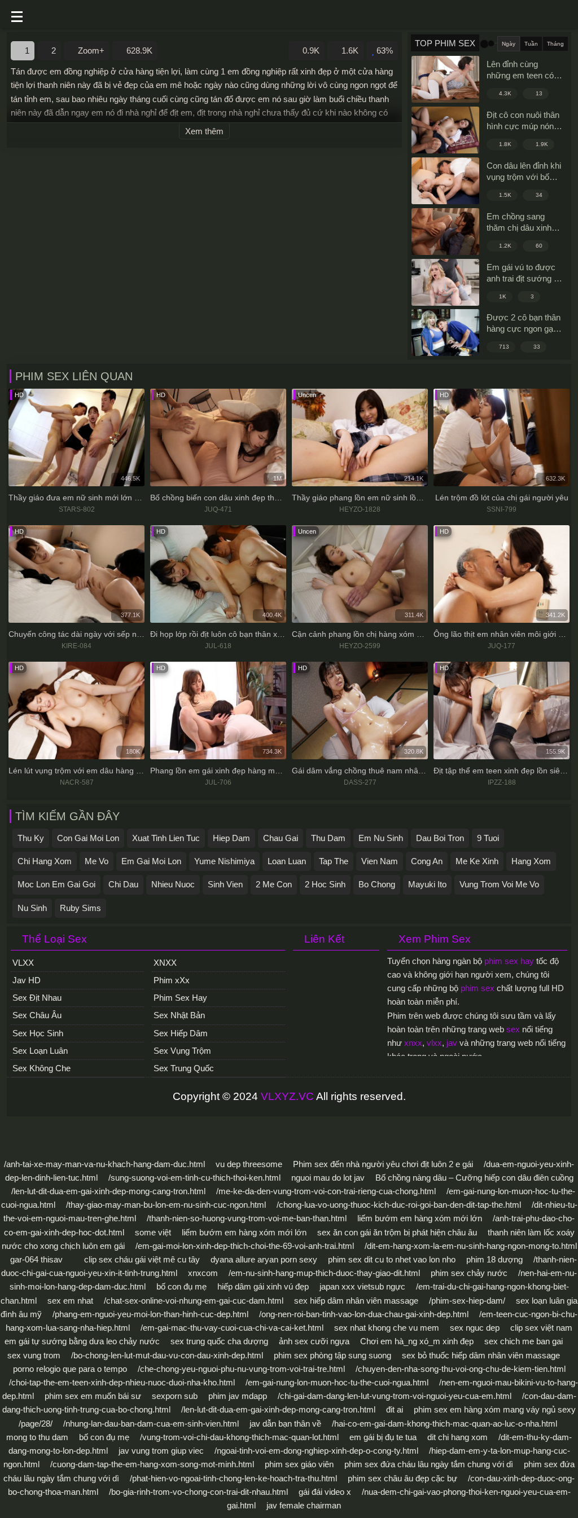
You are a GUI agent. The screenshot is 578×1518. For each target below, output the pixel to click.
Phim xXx (172, 980)
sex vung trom (33, 1355)
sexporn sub (175, 1396)
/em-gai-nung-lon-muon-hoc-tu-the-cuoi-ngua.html (337, 1382)
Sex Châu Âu (37, 1015)
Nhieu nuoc (173, 884)
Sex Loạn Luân (40, 1050)
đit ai (394, 1409)
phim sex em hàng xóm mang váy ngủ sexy (495, 1409)
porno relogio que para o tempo (70, 1369)
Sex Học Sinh (37, 1033)
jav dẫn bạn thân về (285, 1423)
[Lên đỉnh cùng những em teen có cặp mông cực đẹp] (445, 79)
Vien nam (379, 861)
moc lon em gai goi (56, 884)
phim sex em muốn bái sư (93, 1396)
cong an (427, 861)
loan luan (287, 861)
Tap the (333, 861)
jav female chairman (303, 1505)
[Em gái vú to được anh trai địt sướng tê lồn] (445, 282)
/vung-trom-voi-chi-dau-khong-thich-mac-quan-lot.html (239, 1437)
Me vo (96, 861)
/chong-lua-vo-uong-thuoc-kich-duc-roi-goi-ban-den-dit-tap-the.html (399, 1204)
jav (451, 1043)
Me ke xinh (477, 861)
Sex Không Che (41, 1068)
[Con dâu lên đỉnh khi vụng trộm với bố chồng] (445, 180)
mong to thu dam (37, 1437)
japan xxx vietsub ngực (362, 1286)
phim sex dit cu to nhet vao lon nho (392, 1259)
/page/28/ (35, 1423)
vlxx (434, 1043)
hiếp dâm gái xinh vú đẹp (263, 1286)
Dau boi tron (440, 838)
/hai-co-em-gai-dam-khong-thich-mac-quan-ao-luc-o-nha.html (444, 1423)
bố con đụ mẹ (181, 1286)
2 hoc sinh (325, 884)
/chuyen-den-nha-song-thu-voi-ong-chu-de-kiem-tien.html (461, 1369)
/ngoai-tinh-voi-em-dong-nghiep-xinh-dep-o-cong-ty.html (316, 1450)
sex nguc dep (475, 1327)
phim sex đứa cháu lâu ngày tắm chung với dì (428, 1464)
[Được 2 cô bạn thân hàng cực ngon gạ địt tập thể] (445, 332)
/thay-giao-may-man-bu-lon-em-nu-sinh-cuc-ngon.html (166, 1204)
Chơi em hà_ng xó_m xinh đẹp (417, 1341)
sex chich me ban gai (523, 1341)
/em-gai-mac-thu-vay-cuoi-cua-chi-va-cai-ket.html (232, 1327)
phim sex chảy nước (469, 1273)
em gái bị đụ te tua (383, 1437)
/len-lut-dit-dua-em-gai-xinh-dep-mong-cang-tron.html (108, 1191)
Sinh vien (225, 884)
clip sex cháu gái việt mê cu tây (142, 1259)
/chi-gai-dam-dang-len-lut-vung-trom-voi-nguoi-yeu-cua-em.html (394, 1396)
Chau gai (280, 838)
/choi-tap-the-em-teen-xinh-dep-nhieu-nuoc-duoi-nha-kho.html (122, 1382)
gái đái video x (325, 1492)
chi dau (123, 884)
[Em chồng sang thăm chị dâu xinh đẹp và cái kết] (445, 231)
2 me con (274, 884)
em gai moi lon (151, 861)
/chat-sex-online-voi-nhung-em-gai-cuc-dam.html (193, 1300)
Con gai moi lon (88, 838)
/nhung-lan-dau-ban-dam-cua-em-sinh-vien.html (151, 1423)
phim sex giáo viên (299, 1464)
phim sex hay (509, 961)
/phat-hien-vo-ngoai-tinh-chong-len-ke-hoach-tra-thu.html (233, 1478)
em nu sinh (380, 838)
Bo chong (376, 884)
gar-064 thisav (36, 1259)
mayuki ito (427, 884)
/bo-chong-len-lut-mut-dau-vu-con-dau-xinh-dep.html (167, 1355)
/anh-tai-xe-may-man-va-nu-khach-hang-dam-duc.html (104, 1164)
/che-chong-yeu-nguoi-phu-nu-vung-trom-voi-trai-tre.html (241, 1369)
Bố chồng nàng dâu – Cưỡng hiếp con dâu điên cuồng (474, 1177)
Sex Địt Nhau (37, 997)
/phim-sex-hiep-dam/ (467, 1300)
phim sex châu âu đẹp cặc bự (402, 1478)
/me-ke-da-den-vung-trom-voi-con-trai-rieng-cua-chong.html (326, 1191)
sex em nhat (70, 1300)
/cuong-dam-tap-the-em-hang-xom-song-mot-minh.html (152, 1464)
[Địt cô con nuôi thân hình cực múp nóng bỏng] (445, 130)
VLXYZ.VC (287, 1096)
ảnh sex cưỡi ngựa (314, 1341)
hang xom (531, 861)
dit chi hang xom (457, 1437)
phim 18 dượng (494, 1259)
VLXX (23, 962)
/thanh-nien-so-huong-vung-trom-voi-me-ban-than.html (247, 1218)
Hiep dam (231, 838)
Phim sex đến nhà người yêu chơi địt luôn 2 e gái (383, 1164)
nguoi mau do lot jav (328, 1177)
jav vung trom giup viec (161, 1450)
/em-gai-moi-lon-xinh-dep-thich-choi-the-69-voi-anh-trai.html (244, 1246)
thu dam (328, 838)
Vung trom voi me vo (499, 884)
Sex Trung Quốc (184, 1068)
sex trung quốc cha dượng (219, 1341)
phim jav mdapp (237, 1396)
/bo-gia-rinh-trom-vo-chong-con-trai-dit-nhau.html (198, 1492)
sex (513, 1029)
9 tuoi (488, 838)
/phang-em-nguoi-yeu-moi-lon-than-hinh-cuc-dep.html (150, 1314)
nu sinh (32, 908)
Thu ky (30, 838)
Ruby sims (80, 908)
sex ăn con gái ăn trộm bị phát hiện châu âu (397, 1232)
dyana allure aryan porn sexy (264, 1259)
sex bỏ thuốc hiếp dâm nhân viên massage (481, 1355)
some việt (153, 1232)
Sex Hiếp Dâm (181, 1033)
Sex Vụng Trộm (182, 1050)
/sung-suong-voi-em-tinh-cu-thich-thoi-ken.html (194, 1177)
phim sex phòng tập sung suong (332, 1355)
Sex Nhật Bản (179, 1015)
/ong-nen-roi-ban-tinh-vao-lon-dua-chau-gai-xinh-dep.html (363, 1314)
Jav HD (26, 980)
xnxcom (203, 1273)
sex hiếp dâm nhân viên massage (356, 1300)
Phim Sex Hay (180, 997)
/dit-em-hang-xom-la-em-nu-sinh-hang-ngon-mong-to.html (471, 1246)
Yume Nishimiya (224, 861)
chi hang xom (44, 861)
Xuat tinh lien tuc (166, 838)
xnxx (413, 1043)
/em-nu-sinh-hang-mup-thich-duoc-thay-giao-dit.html (324, 1273)
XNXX (165, 962)
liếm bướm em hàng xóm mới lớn (419, 1218)
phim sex (477, 988)
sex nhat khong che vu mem (386, 1327)
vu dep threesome (249, 1164)
